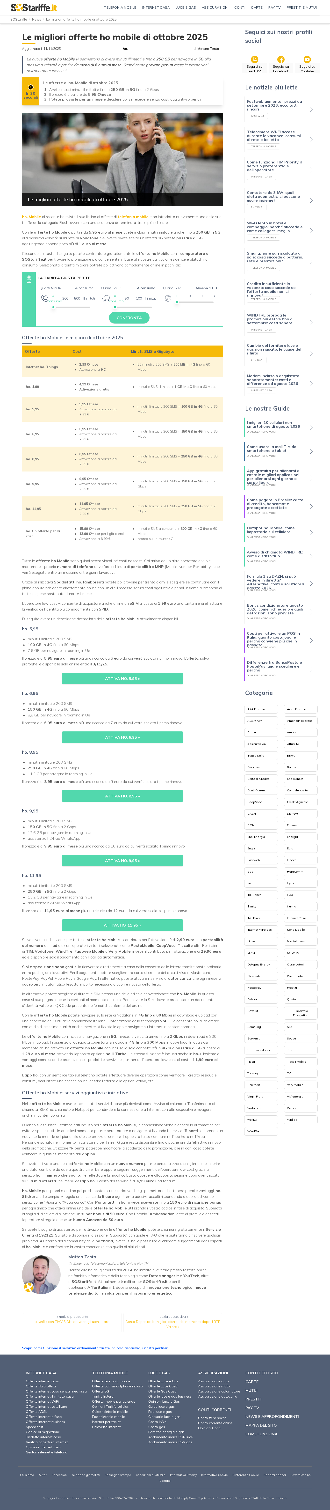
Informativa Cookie (214, 1475)
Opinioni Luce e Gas (164, 1401)
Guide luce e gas (161, 1406)
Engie (251, 848)
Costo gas (156, 1427)
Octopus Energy (258, 964)
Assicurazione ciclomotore (219, 1391)
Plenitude (254, 976)
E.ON (250, 825)
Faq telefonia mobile (108, 1416)
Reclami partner (275, 1475)
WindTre (253, 1131)
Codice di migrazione (43, 1432)
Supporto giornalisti (86, 1475)
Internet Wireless (259, 929)
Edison (292, 825)
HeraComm (295, 871)
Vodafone (254, 1108)
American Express (300, 720)
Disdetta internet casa (43, 1437)
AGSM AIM (254, 720)
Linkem (252, 941)
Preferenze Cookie (245, 1475)
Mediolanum (296, 941)
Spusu (291, 1038)
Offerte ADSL (36, 1411)
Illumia (291, 906)
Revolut (252, 1011)
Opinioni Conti (209, 1428)
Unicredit (253, 1085)
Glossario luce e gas (164, 1416)
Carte (251, 1381)
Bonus (291, 767)
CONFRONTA (129, 317)
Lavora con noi (301, 1475)
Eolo (290, 848)
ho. (125, 48)
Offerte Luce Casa (163, 1386)
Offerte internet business (45, 1422)
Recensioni (59, 1475)
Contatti (165, 1480)
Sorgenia (253, 1038)
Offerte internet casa (42, 1381)
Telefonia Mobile (259, 1050)
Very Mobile (295, 1085)
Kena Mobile (296, 929)
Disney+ (292, 813)
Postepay (254, 987)
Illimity (251, 906)
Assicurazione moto (214, 1386)
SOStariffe (18, 19)
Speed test (34, 1427)
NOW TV (293, 953)
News (36, 19)
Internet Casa (296, 918)
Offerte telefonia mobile (111, 1381)
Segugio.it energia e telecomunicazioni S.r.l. (74, 1498)
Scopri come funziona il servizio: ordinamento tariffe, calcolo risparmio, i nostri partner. (95, 1348)
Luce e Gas (159, 1372)
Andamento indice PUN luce (170, 1437)
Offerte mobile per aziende (113, 1401)
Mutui (251, 953)
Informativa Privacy (183, 1475)
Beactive (253, 767)
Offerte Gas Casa (162, 1391)
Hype (290, 883)
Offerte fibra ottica (41, 1386)
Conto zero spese (212, 1418)
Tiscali (251, 1061)
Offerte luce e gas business (170, 1396)
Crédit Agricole (297, 802)
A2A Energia (256, 709)
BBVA (291, 755)
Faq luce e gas (160, 1411)
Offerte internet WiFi (42, 1401)
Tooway (252, 1073)
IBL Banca (254, 895)
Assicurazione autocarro (217, 1396)
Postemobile (296, 976)
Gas (250, 871)
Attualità (293, 744)
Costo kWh (157, 1422)
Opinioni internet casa (43, 1447)
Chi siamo (27, 1475)
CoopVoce (254, 802)
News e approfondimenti (272, 1416)
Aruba (291, 732)
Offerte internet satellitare (46, 1406)
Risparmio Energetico (300, 1013)
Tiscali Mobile (296, 1061)
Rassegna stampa (118, 1475)
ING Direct (254, 918)
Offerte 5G (100, 1391)
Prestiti (292, 987)
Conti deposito (297, 790)
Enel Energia (256, 837)
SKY (290, 1027)
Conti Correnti (256, 790)
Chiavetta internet (106, 1427)
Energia (292, 837)
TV (289, 1073)
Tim (289, 1050)
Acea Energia (296, 709)
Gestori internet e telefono (46, 1452)
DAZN (251, 813)
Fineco (291, 860)
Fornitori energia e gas (166, 1432)
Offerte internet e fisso (44, 1416)
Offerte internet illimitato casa (50, 1396)
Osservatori (295, 964)
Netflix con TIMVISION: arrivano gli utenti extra (73, 1321)
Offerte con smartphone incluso (117, 1386)
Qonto (291, 999)
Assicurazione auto (213, 1381)
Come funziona (261, 1433)
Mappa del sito (261, 1425)
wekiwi (252, 1119)
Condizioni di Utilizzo (150, 1475)
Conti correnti (214, 1409)
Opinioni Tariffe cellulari (110, 1406)
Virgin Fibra (255, 1096)
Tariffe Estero (103, 1396)
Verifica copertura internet (47, 1442)
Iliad (290, 895)
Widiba (292, 1119)
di (206, 48)
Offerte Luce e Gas (163, 1381)
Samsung (254, 1027)
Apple (251, 732)
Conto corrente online (215, 1423)
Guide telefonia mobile (110, 1411)
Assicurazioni (256, 744)
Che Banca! (295, 779)
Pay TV (252, 1407)
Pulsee (252, 999)
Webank (293, 1108)
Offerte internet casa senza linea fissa (56, 1391)
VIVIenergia (295, 1096)
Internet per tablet (106, 1422)
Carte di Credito (258, 779)
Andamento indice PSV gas (170, 1442)
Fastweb (253, 860)
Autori (43, 1475)
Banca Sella (255, 755)
